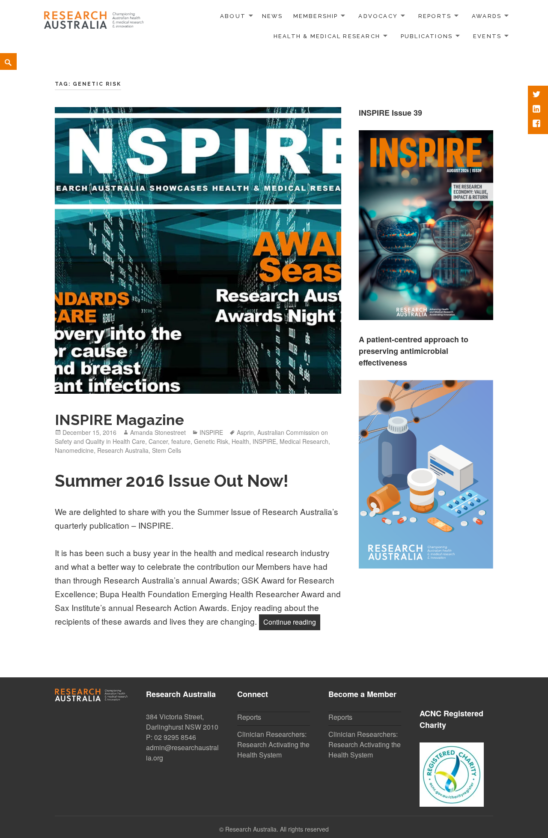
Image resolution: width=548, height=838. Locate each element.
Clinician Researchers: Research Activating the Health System (273, 744)
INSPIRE (211, 432)
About (233, 16)
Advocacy (378, 16)
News (272, 16)
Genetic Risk (211, 441)
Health (240, 441)
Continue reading (291, 622)
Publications (427, 36)
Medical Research (304, 441)
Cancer (158, 441)
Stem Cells (166, 450)
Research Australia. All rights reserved (277, 829)
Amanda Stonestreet (158, 432)
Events (487, 36)
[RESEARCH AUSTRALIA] (94, 17)
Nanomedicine (74, 450)
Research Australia (123, 450)
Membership (315, 16)
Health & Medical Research (327, 36)
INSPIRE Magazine (119, 419)
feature (181, 441)
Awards (486, 16)
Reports (434, 16)
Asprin (245, 432)
